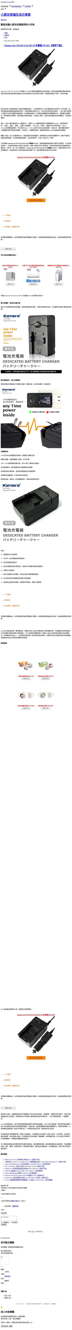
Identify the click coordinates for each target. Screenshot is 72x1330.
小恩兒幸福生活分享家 (16, 14)
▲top (2, 1209)
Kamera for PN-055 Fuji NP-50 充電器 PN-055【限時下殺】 (33, 45)
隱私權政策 (47, 1304)
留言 (16, 1201)
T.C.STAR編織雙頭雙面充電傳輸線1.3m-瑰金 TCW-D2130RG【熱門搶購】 (28, 1180)
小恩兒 (3, 1190)
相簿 (6, 33)
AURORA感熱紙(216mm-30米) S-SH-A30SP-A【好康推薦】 (24, 1171)
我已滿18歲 (5, 1326)
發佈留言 (4, 1224)
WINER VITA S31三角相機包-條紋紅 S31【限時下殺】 (22, 1159)
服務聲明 (53, 1304)
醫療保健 (15, 1206)
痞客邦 (12, 1201)
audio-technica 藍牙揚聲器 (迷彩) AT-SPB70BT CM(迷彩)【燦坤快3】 (26, 1178)
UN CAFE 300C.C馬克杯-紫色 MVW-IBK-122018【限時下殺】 (24, 1166)
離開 (11, 1326)
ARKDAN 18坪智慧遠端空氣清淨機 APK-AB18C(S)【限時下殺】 (25, 1168)
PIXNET (22, 1304)
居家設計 (16, 29)
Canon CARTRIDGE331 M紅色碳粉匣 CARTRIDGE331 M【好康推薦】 (27, 1164)
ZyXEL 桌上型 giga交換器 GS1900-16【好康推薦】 (21, 1173)
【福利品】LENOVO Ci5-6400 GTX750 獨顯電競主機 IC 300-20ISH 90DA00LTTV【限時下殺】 (35, 1162)
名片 (6, 37)
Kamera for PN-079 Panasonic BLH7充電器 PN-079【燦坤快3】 (24, 1175)
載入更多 (4, 1213)
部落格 (6, 35)
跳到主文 (4, 20)
